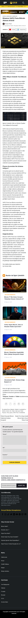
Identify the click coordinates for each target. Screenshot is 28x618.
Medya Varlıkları (5, 571)
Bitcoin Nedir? (4, 526)
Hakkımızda (4, 557)
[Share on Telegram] (23, 404)
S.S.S (2, 598)
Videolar (3, 588)
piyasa (11, 412)
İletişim (3, 567)
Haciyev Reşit (8, 23)
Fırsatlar (3, 591)
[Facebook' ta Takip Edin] (3, 514)
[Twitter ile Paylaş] (14, 404)
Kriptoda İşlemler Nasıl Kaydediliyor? (10, 540)
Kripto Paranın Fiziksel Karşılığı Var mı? (11, 543)
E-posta (5, 454)
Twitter (18, 396)
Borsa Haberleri (7, 16)
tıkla (10, 266)
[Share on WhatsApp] (6, 404)
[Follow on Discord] (25, 514)
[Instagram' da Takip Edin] (5, 514)
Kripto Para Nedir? (5, 533)
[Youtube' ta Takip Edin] (17, 514)
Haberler (14, 16)
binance (4, 411)
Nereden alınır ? (5, 529)
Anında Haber (4, 602)
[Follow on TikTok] (8, 514)
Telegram (5, 396)
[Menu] (5, 2)
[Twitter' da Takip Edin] (11, 514)
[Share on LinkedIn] (19, 404)
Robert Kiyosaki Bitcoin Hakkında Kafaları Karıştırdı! (7, 418)
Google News (23, 29)
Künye (2, 560)
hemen (7, 266)
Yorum (5, 434)
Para (8, 412)
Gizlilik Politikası (5, 564)
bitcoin (7, 411)
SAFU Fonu (15, 412)
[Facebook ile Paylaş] (10, 404)
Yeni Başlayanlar (5, 584)
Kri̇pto (13, 411)
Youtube (13, 29)
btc (10, 411)
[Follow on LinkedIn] (14, 514)
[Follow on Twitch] (22, 514)
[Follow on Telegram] (20, 514)
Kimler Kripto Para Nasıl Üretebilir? (9, 536)
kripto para (17, 411)
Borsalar (3, 595)
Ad (4, 447)
